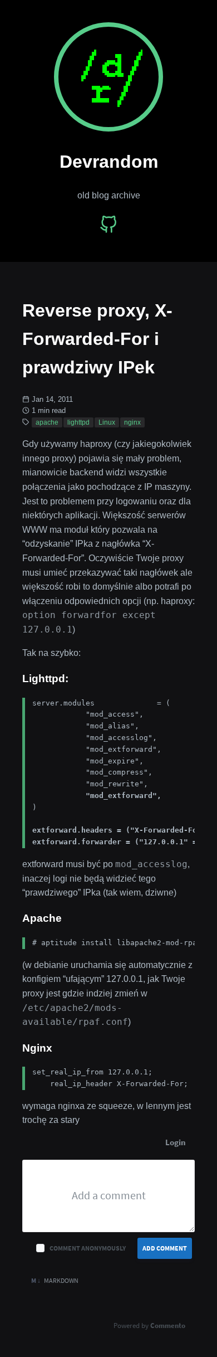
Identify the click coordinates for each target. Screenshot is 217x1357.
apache (47, 422)
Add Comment (164, 1248)
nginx (132, 422)
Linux (106, 422)
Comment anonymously (88, 1248)
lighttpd (78, 422)
